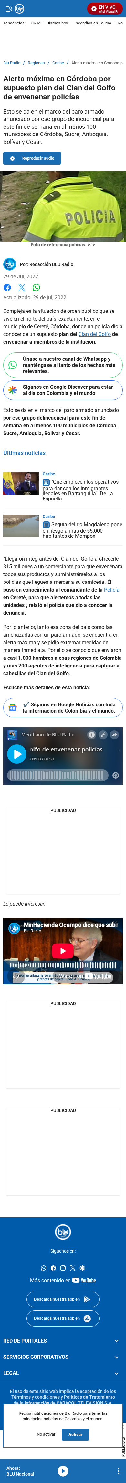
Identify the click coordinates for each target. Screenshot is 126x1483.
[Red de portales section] (117, 1341)
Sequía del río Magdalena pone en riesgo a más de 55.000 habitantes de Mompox (82, 530)
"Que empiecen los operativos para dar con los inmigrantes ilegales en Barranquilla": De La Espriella (81, 490)
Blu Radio (11, 63)
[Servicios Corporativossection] (117, 1357)
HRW (35, 23)
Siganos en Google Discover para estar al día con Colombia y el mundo (68, 390)
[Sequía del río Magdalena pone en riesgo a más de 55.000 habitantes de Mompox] (21, 526)
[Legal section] (117, 1373)
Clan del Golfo (95, 334)
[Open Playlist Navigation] (119, 1471)
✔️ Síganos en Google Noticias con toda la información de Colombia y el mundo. (69, 708)
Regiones (36, 63)
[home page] (63, 1232)
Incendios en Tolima (92, 23)
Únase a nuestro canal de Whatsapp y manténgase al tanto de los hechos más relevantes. (69, 365)
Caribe (58, 63)
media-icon (63, 1471)
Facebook (7, 291)
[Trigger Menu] (9, 9)
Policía (112, 590)
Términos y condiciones (35, 1397)
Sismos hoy (57, 23)
